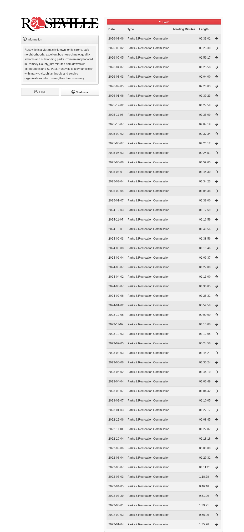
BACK (165, 22)
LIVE (42, 92)
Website (81, 92)
